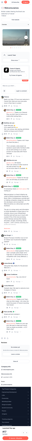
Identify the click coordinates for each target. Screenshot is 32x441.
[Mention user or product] (4, 91)
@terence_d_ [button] (10, 112)
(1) (9, 119)
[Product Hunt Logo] (5, 2)
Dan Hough (7, 235)
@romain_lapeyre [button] (22, 189)
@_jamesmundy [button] (11, 277)
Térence (6, 97)
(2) (9, 259)
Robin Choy (10, 110)
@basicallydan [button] (11, 251)
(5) (6, 231)
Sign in (26, 2)
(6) (6, 106)
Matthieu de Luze (9, 123)
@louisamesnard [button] (11, 299)
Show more (14, 60)
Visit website (15, 19)
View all (15, 361)
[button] (2, 97)
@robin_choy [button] (10, 163)
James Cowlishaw (12, 274)
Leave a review (15, 354)
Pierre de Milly (8, 311)
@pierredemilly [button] (11, 323)
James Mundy (8, 263)
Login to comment (21, 91)
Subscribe (16, 2)
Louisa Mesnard (9, 285)
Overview (4, 24)
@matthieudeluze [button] (12, 140)
